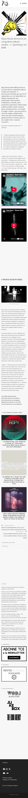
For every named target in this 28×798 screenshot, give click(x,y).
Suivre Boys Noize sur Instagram (10, 400)
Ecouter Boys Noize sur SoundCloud (11, 404)
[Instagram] (7, 769)
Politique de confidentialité (10, 779)
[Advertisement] (14, 68)
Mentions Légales (7, 777)
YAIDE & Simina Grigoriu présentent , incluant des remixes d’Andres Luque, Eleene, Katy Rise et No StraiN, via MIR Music (14, 516)
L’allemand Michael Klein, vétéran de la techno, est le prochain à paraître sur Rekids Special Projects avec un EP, (14, 444)
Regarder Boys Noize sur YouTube (11, 402)
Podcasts (5, 762)
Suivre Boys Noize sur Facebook (10, 398)
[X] (9, 769)
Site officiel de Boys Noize (8, 396)
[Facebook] (4, 769)
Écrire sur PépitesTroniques (10, 785)
